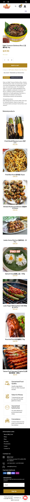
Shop (25, 70)
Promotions (7, 443)
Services (6, 441)
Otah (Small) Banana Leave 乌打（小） (15, 141)
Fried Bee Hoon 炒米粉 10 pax (15, 175)
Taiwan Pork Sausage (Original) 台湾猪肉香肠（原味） (15, 372)
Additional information (16, 77)
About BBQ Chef (8, 434)
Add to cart (15, 65)
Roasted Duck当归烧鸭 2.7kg (15, 339)
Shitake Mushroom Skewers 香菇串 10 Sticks (15, 207)
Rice (23, 70)
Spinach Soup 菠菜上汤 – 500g (15, 274)
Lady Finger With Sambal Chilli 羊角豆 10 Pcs (15, 306)
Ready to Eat (18, 70)
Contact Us (7, 448)
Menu (5, 436)
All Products (11, 70)
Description (6, 77)
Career (6, 446)
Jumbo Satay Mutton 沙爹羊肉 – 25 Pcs (15, 241)
